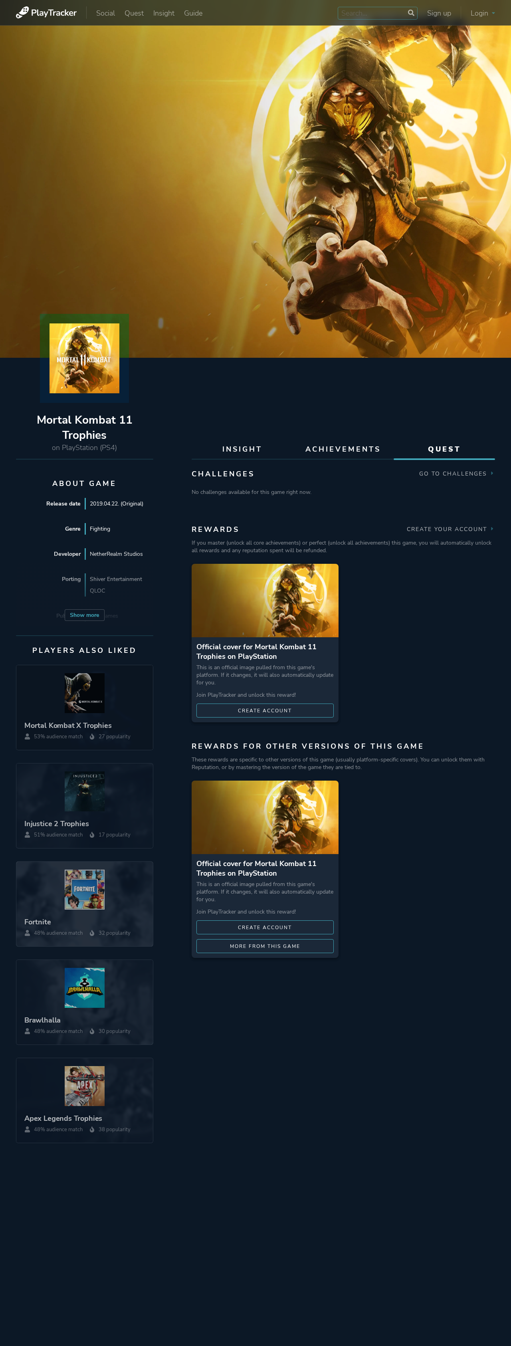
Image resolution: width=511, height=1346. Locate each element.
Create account (265, 711)
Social (105, 13)
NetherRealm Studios (116, 554)
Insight (163, 13)
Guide (193, 13)
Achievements (343, 449)
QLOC (97, 591)
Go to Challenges (454, 474)
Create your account (448, 529)
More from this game (265, 946)
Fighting (100, 529)
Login (480, 13)
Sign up (439, 13)
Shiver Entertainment (116, 579)
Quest (134, 13)
